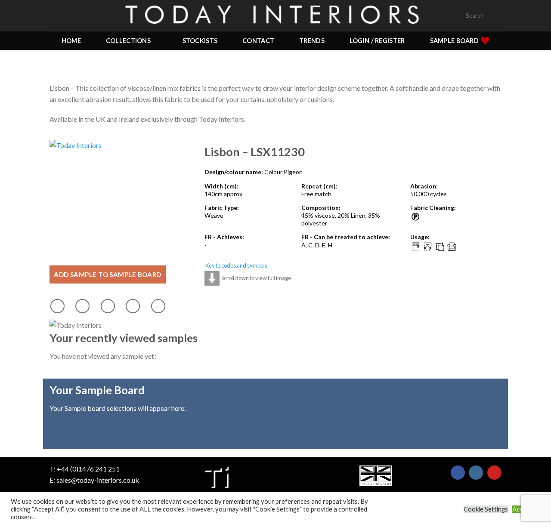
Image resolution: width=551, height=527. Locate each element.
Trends (312, 40)
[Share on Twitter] (82, 306)
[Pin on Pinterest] (133, 306)
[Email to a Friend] (108, 306)
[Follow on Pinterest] (494, 472)
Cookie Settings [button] (486, 509)
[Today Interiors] (275, 15)
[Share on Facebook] (57, 306)
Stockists (200, 40)
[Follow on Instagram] (476, 472)
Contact (258, 40)
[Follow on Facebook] (458, 472)
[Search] (498, 15)
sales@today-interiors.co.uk (97, 480)
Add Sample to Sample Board (107, 274)
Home (71, 40)
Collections (128, 40)
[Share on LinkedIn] (158, 306)
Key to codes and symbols (236, 265)
